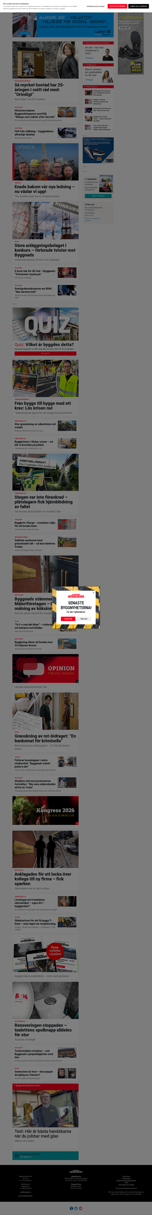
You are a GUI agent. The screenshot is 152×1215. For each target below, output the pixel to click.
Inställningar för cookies (96, 6)
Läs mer (62, 8)
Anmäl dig (68, 619)
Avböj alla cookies (138, 6)
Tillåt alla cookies (117, 6)
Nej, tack (84, 619)
